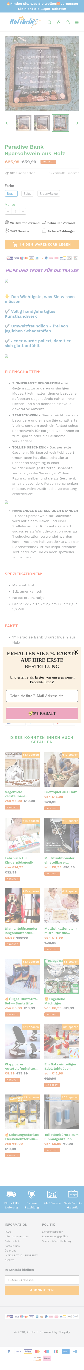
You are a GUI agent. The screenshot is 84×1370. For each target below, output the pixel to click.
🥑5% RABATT (42, 713)
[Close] (76, 652)
